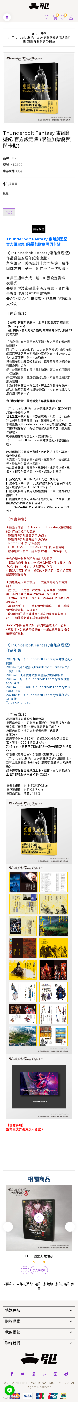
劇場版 (48, 1284)
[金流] (39, 1395)
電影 (38, 1284)
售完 (9, 212)
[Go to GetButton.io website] (9, 1398)
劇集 (58, 1284)
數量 (6, 193)
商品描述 (38, 229)
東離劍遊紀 (24, 1284)
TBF (13, 158)
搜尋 (43, 33)
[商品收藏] (25, 1270)
